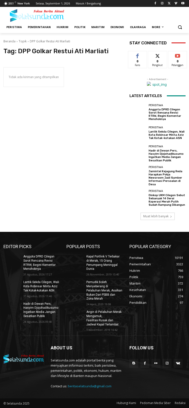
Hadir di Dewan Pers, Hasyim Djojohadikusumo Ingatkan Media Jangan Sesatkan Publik (166, 155)
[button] (180, 27)
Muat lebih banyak (156, 216)
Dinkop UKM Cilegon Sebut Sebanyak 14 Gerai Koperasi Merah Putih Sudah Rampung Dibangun (167, 200)
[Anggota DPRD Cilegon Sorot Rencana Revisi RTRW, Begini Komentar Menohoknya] (137, 112)
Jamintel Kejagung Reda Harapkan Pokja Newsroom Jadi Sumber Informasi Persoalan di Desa (165, 178)
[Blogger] (133, 363)
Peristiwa (156, 105)
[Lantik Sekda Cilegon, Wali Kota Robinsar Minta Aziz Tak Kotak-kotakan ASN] (137, 133)
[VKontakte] (178, 363)
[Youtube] (183, 3)
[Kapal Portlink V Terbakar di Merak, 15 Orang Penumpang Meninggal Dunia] (74, 260)
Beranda (9, 41)
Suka (138, 55)
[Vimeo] (176, 3)
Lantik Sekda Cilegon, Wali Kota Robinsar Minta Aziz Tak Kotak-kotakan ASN (167, 135)
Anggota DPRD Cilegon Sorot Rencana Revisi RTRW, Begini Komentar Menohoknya (165, 114)
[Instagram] (162, 3)
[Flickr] (156, 363)
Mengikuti (157, 55)
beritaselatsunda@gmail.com (89, 386)
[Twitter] (169, 3)
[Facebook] (155, 3)
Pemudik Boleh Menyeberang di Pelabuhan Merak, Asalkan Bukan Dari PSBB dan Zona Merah (104, 290)
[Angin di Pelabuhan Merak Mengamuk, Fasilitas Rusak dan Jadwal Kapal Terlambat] (74, 316)
